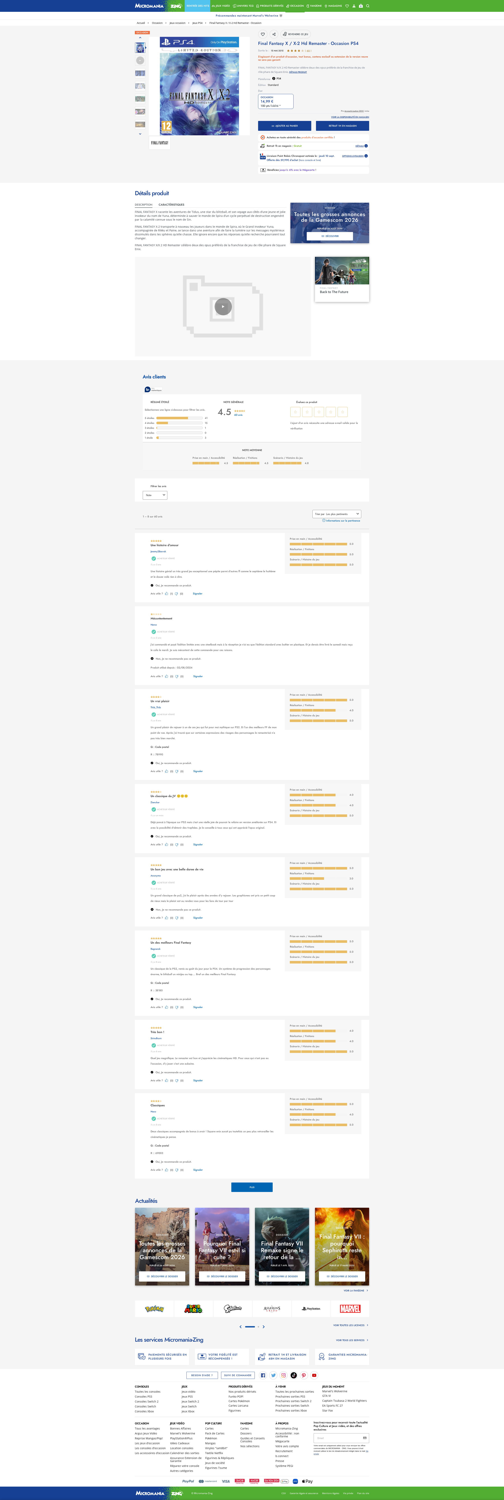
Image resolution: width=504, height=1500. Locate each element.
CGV (284, 1493)
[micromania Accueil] (158, 6)
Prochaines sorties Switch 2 (293, 1401)
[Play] (223, 307)
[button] (197, 6)
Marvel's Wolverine (334, 1391)
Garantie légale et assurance (304, 1493)
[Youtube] (314, 1375)
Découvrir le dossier (164, 1276)
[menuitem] (197, 6)
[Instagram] (283, 1375)
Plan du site (363, 1493)
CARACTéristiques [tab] (171, 205)
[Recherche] (367, 6)
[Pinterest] (304, 1375)
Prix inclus (355, 111)
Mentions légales (330, 1493)
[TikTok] (294, 1375)
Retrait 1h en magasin (343, 126)
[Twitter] (273, 1375)
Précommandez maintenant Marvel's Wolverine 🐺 (250, 16)
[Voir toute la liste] (347, 6)
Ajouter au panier (286, 126)
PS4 (279, 78)
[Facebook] (263, 1375)
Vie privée (348, 1493)
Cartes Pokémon (239, 1401)
